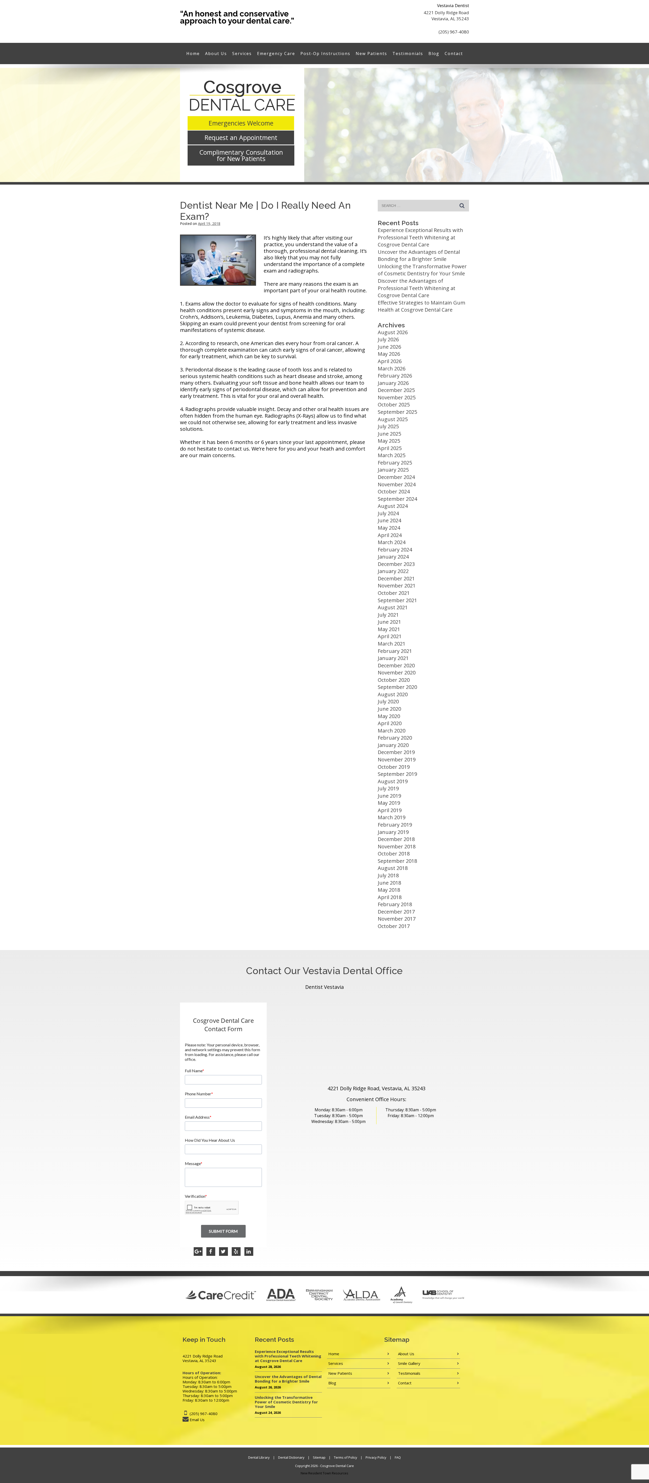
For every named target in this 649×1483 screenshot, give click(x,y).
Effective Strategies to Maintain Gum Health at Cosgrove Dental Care (421, 306)
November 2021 (397, 585)
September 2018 (397, 860)
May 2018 (389, 889)
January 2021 (393, 658)
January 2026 (393, 383)
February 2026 (395, 375)
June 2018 (389, 882)
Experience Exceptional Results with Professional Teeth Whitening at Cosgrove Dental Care (420, 237)
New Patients (371, 53)
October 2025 (394, 404)
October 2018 (394, 853)
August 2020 (393, 694)
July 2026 (388, 339)
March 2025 (391, 455)
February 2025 (395, 462)
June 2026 (389, 346)
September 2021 (397, 600)
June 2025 (389, 433)
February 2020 (395, 737)
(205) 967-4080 (454, 32)
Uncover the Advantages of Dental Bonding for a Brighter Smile (419, 255)
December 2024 (396, 477)
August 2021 (393, 607)
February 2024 (395, 549)
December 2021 (396, 578)
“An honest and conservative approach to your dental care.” (237, 17)
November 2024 (397, 484)
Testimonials (407, 53)
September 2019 (397, 774)
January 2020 (393, 745)
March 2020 (391, 730)
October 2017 (394, 926)
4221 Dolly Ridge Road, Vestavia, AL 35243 (376, 1088)
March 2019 (391, 817)
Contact (454, 53)
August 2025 (393, 419)
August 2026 (393, 332)
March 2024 (391, 542)
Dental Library (259, 1457)
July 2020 (388, 701)
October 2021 (394, 592)
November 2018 (397, 846)
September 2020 (397, 687)
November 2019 (397, 759)
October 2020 (394, 679)
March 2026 (391, 368)
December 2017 (396, 911)
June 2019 (389, 795)
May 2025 (389, 440)
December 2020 (396, 665)
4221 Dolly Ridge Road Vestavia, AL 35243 (446, 16)
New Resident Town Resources (324, 1473)
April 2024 (390, 535)
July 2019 (388, 788)
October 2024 (394, 491)
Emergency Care (276, 53)
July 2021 (388, 614)
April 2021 (390, 636)
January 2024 (393, 556)
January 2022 (393, 571)
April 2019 (390, 810)
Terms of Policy (345, 1457)
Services (242, 53)
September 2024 (397, 498)
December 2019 (396, 752)
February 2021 (395, 651)
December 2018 (396, 839)
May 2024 (389, 527)
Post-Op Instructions (325, 53)
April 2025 (390, 448)
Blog (433, 53)
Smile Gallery (409, 1363)
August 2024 (393, 506)
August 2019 (393, 781)
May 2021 (389, 629)
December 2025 (396, 390)
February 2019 (395, 824)
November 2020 (397, 672)
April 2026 (390, 361)
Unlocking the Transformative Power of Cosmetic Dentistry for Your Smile (422, 270)
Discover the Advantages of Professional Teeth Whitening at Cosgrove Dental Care (416, 288)
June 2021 (389, 621)
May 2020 (389, 716)
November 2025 (397, 397)
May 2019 (389, 802)
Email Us (197, 1419)
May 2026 (389, 353)
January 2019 (393, 832)
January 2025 (393, 469)
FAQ (398, 1457)
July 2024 (388, 513)
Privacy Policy (376, 1457)
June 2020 (389, 708)
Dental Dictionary (291, 1457)
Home (193, 53)
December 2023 (396, 564)
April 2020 (390, 723)
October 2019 (394, 766)
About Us (216, 53)
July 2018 (388, 875)
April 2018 (390, 897)
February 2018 (395, 904)
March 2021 (391, 643)
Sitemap (319, 1457)
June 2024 (389, 520)
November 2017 (397, 918)
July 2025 (388, 426)
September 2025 (397, 411)
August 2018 (393, 868)
